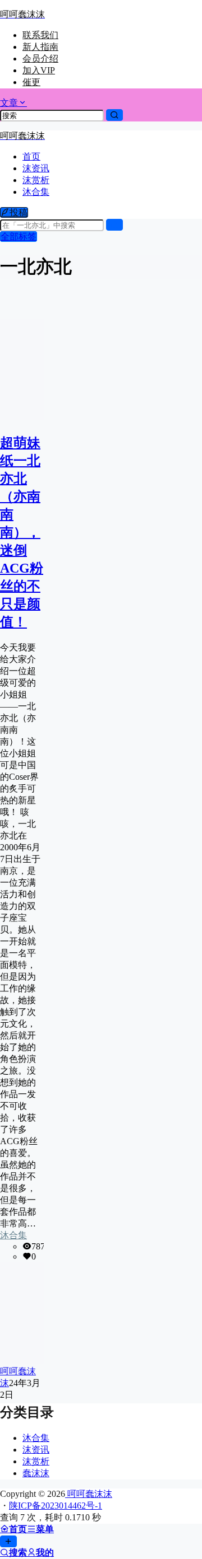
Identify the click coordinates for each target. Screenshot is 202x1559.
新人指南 (40, 47)
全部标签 (18, 236)
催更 (31, 82)
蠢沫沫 (35, 1473)
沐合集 (13, 1235)
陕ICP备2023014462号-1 (55, 1505)
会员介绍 (40, 58)
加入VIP (38, 70)
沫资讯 (35, 1449)
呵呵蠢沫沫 (88, 1494)
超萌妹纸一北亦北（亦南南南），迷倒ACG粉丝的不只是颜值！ (21, 532)
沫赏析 (35, 1461)
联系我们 (40, 35)
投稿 (18, 212)
